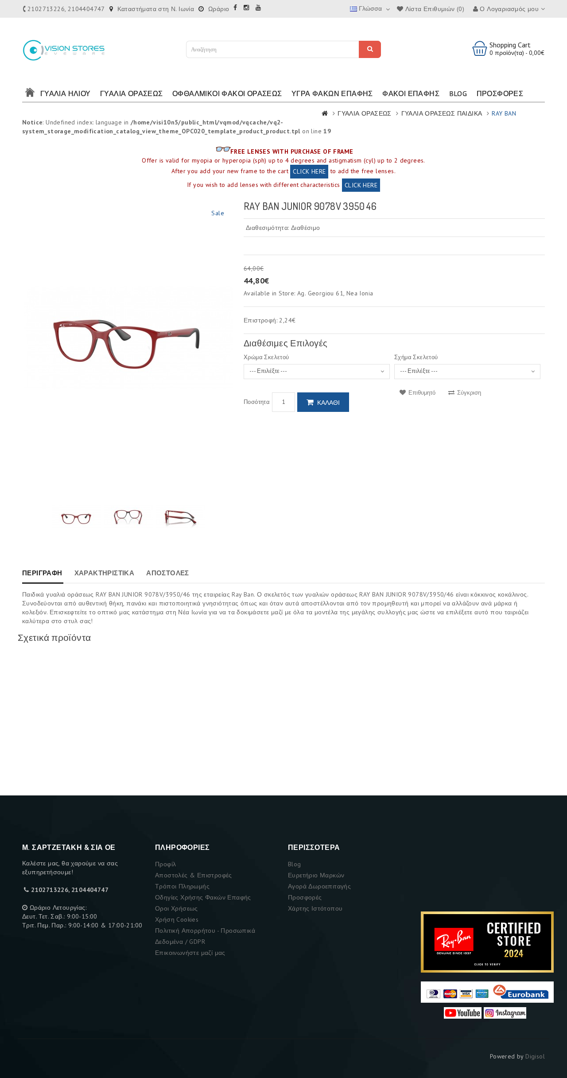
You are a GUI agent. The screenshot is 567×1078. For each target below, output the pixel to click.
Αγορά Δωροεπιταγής (319, 886)
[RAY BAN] (76, 517)
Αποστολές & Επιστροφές (193, 875)
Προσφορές (305, 897)
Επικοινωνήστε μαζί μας (190, 953)
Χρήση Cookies (176, 919)
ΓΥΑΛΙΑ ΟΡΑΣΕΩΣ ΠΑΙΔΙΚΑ (441, 113)
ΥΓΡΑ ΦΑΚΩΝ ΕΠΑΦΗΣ (332, 93)
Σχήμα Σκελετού (416, 357)
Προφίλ (165, 864)
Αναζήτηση (370, 49)
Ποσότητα (257, 402)
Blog (294, 864)
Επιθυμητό (421, 392)
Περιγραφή (42, 573)
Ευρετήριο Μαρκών (316, 875)
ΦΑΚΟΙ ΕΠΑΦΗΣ (410, 93)
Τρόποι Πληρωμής (182, 886)
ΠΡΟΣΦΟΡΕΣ (500, 93)
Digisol (535, 1056)
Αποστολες (167, 573)
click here (309, 171)
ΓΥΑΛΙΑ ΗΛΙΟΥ (65, 93)
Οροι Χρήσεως (176, 908)
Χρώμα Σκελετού (266, 357)
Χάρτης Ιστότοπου (315, 908)
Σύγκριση (468, 392)
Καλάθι (328, 403)
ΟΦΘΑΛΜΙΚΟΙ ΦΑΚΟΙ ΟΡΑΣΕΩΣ (227, 93)
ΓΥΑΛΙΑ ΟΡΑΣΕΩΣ (131, 93)
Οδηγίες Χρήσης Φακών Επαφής (203, 897)
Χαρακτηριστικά (104, 573)
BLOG (458, 93)
